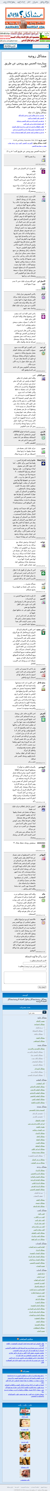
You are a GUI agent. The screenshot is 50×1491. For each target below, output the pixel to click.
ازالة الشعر (41, 1274)
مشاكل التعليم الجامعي (37, 1096)
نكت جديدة (24, 1442)
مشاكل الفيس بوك (37, 1055)
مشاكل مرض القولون (38, 1163)
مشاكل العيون (40, 1143)
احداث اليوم (21, 2)
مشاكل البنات (42, 1270)
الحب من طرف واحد (38, 1227)
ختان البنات (41, 1296)
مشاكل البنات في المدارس (36, 1309)
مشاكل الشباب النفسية (37, 1253)
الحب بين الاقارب (39, 1217)
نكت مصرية (25, 1429)
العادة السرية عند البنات (37, 1289)
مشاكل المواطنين (39, 1041)
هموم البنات (41, 1331)
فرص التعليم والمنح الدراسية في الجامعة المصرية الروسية (26, 1378)
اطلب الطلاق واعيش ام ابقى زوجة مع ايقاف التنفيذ (28, 127)
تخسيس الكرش (38, 1117)
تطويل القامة (40, 1127)
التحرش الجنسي (39, 1283)
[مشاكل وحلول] (25, 28)
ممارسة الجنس (37, 146)
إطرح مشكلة (10, 1487)
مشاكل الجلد (41, 1136)
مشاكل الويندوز (38, 1065)
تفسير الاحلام (40, 1021)
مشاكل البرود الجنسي (38, 1173)
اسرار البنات (41, 1277)
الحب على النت (40, 1220)
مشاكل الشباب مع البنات (37, 1260)
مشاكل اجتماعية (39, 1024)
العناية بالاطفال (40, 1120)
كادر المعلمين (40, 1083)
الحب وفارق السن (39, 1230)
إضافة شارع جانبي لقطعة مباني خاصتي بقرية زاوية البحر (26, 1358)
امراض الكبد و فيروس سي (36, 1124)
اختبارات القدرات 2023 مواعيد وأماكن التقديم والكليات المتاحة (24, 1385)
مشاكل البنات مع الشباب (37, 1315)
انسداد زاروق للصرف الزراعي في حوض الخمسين (28, 1350)
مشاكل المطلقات (39, 1328)
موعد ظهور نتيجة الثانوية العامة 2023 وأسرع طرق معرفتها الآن (24, 1387)
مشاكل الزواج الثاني (38, 1183)
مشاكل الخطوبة (40, 1318)
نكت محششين (25, 1480)
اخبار (28, 2)
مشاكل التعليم (41, 1080)
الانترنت (29, 143)
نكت (24, 1455)
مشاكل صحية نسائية (38, 1152)
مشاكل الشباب (41, 1243)
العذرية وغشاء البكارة (38, 1293)
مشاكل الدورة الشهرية (35, 1156)
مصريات (35, 2)
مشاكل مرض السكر (38, 1160)
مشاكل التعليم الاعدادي (37, 1093)
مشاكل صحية (42, 1107)
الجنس (24, 143)
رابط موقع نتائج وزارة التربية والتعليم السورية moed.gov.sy (25, 1376)
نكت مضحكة (25, 1467)
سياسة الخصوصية (25, 1487)
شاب (9, 143)
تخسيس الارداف (37, 1113)
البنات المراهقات (39, 1280)
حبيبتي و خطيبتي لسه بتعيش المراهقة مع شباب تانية (27, 132)
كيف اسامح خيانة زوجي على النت (33, 124)
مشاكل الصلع (40, 1140)
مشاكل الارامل (40, 1299)
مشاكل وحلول (44, 2)
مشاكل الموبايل (40, 1069)
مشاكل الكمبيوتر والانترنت (36, 1049)
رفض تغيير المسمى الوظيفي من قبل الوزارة (30, 1355)
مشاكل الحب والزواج (38, 1236)
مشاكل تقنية (42, 1045)
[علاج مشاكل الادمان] (25, 41)
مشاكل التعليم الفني (38, 1099)
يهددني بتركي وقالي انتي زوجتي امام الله (31, 115)
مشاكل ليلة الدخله (39, 1206)
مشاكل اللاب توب (37, 1058)
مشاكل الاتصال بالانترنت (35, 1052)
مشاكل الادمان (40, 1133)
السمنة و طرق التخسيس (37, 1110)
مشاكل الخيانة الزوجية (38, 1180)
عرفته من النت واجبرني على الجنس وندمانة (30, 121)
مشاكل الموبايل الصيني (35, 1075)
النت (20, 143)
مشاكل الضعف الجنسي (37, 1189)
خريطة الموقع (44, 1487)
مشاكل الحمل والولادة (38, 1177)
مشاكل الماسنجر (37, 1061)
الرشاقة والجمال (39, 1286)
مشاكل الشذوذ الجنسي (37, 1263)
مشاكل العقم (40, 1200)
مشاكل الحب (42, 1210)
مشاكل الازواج (40, 1170)
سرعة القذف (38, 1193)
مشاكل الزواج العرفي (38, 1186)
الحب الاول (41, 1214)
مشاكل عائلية (38, 1034)
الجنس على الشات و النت (36, 118)
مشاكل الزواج (40, 1250)
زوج (17, 143)
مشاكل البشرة (40, 1302)
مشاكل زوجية (42, 1167)
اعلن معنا (17, 1487)
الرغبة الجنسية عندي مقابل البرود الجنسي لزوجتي (28, 129)
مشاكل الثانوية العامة (38, 1102)
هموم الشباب (40, 1266)
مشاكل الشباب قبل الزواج (36, 1256)
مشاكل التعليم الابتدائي (37, 1087)
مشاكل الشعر (40, 1321)
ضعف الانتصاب (38, 1196)
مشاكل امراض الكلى (38, 1149)
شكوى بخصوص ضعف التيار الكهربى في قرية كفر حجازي (26, 1353)
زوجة (13, 143)
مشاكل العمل (40, 1038)
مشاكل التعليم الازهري (38, 1090)
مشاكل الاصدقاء (38, 1031)
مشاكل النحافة (40, 1146)
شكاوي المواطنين (26, 1339)
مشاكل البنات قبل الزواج (37, 1312)
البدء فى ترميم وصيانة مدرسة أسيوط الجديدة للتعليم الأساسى (24, 1348)
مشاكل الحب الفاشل (38, 1233)
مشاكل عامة (42, 1018)
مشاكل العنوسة (40, 1325)
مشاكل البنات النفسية (38, 1305)
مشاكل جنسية (40, 1203)
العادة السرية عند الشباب (37, 1247)
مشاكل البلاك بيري (37, 1072)
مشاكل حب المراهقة (38, 1239)
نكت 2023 (25, 1417)
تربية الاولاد (39, 1028)
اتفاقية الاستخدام (35, 1487)
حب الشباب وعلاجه (39, 1130)
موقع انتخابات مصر (9, 2)
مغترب (44, 146)
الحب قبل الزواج (39, 1223)
